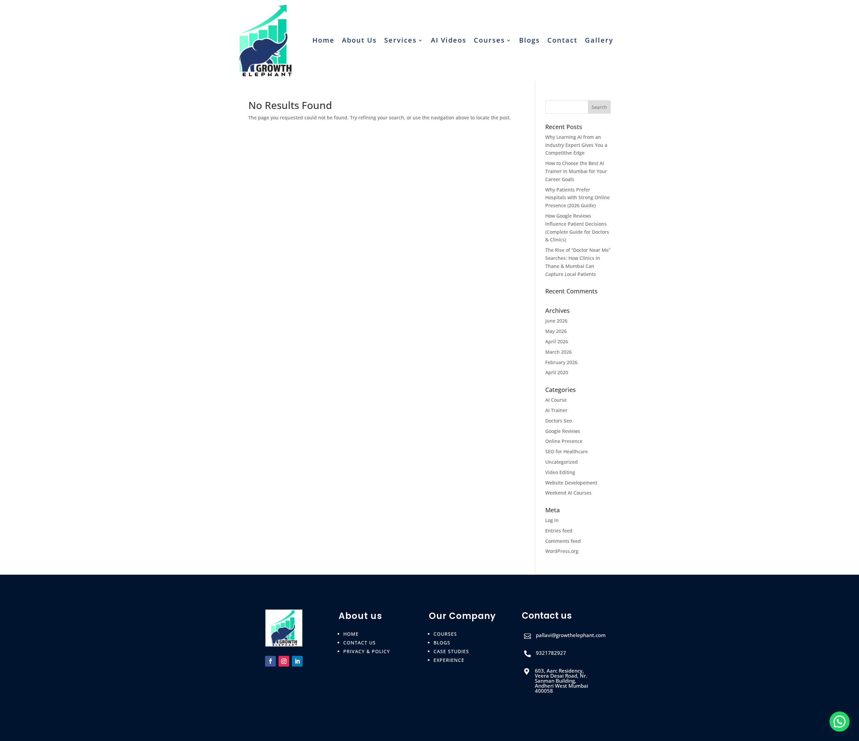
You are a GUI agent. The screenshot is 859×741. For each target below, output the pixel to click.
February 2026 (561, 362)
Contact (562, 40)
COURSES (445, 634)
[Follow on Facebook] (270, 661)
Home (323, 40)
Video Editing (560, 472)
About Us (359, 40)
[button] (839, 721)
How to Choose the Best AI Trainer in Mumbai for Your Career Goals (576, 171)
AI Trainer (556, 410)
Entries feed (558, 530)
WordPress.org (561, 551)
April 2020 (556, 372)
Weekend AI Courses (568, 493)
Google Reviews (562, 431)
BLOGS (442, 642)
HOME (351, 634)
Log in (552, 520)
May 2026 (556, 331)
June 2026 (556, 321)
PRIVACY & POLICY (366, 651)
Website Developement (571, 482)
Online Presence (564, 441)
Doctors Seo (558, 420)
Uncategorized (561, 462)
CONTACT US (359, 642)
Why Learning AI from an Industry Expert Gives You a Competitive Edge (576, 145)
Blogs (529, 40)
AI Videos (448, 40)
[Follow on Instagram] (284, 661)
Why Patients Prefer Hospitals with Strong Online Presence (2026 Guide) (577, 197)
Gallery (599, 40)
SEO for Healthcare (566, 451)
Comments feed (563, 541)
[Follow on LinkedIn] (297, 661)
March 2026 (558, 352)
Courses (489, 40)
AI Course (556, 400)
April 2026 (556, 341)
